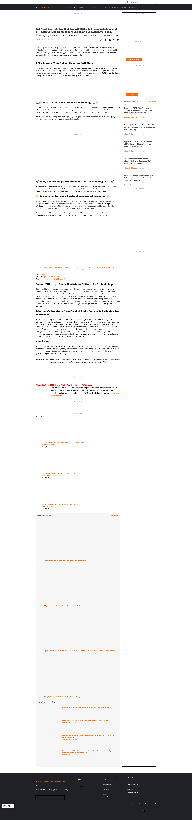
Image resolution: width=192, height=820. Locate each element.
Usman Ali (128, 185)
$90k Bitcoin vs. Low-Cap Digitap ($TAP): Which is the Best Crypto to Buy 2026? (85, 720)
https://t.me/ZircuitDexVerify (55, 279)
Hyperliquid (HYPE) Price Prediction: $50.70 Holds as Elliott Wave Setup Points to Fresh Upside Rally (138, 144)
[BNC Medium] (53, 798)
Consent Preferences (133, 792)
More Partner (115, 702)
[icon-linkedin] (44, 798)
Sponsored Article (41, 39)
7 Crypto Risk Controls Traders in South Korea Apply (62, 697)
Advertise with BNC (77, 25)
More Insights (152, 101)
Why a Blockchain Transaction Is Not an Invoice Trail (62, 606)
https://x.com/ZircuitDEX (51, 277)
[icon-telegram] (40, 798)
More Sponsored (115, 515)
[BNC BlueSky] (57, 798)
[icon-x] (47, 798)
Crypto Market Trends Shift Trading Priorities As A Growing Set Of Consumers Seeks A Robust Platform (79, 651)
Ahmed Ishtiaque (130, 117)
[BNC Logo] (54, 777)
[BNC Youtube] (50, 798)
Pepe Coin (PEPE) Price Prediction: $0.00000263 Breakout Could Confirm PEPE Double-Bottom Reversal (139, 110)
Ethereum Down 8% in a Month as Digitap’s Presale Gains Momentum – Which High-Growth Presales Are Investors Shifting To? (87, 751)
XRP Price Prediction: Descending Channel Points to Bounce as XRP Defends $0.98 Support (137, 161)
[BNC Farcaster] (60, 798)
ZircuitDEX (43, 274)
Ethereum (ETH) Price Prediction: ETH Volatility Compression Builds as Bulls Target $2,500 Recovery (139, 177)
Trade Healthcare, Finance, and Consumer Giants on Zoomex (65, 561)
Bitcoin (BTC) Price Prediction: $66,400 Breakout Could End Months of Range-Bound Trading (139, 127)
